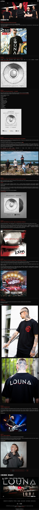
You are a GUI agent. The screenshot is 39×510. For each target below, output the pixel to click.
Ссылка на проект (3, 191)
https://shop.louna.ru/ (6, 304)
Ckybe (17, 506)
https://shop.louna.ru (6, 27)
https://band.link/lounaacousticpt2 (5, 60)
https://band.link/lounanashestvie (7, 269)
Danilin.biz (23, 506)
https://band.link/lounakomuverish (8, 229)
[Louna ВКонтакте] (18, 504)
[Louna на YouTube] (20, 504)
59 (27, 470)
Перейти (2, 182)
